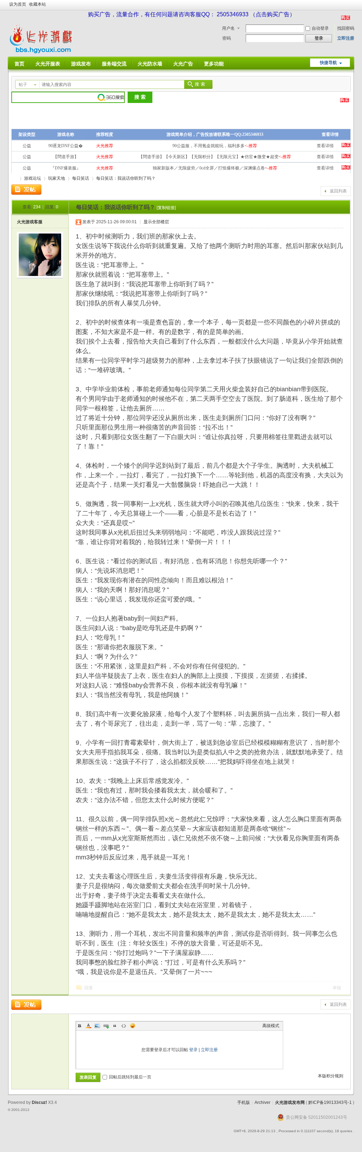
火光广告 (183, 64)
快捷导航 (328, 62)
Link (106, 1025)
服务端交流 (114, 64)
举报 (337, 987)
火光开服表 (47, 64)
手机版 (243, 1102)
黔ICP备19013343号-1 (330, 1102)
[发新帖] (26, 189)
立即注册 (345, 38)
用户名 (228, 28)
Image (97, 1025)
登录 (193, 1049)
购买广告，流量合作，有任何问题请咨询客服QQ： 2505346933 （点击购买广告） (191, 14)
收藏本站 (37, 4)
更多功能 (214, 64)
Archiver (262, 1102)
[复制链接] (166, 207)
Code (123, 1025)
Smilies (132, 1025)
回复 (88, 987)
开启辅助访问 (352, 5)
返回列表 (338, 191)
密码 (226, 38)
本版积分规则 (330, 1075)
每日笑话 (80, 178)
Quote (114, 1025)
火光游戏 (14, 178)
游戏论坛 (32, 178)
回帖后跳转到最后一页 (130, 1077)
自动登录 (320, 28)
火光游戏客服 (29, 221)
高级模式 (270, 1025)
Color (88, 1025)
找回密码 (345, 28)
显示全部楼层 (156, 221)
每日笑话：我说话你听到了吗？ (126, 178)
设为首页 (17, 4)
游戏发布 (81, 64)
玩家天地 (56, 178)
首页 (19, 64)
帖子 (23, 84)
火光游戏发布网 (290, 1102)
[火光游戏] (42, 52)
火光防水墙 (150, 64)
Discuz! (39, 1102)
